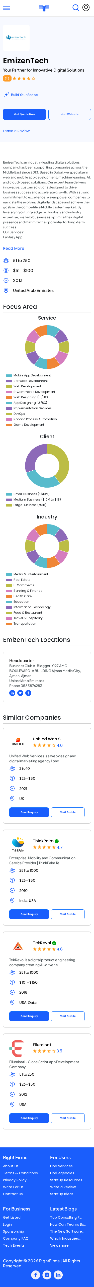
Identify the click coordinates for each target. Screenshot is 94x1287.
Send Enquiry (29, 812)
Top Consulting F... (66, 1217)
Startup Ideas (61, 1194)
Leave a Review (16, 130)
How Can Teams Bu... (68, 1224)
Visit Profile (68, 812)
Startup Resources (66, 1180)
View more (59, 1245)
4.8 (60, 949)
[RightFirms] (44, 8)
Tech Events (14, 1245)
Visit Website (69, 114)
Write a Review (63, 1187)
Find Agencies (62, 1173)
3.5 (59, 1051)
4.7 (60, 847)
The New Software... (67, 1231)
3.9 (7, 78)
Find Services (61, 1166)
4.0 (60, 745)
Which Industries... (65, 1238)
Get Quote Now (24, 114)
